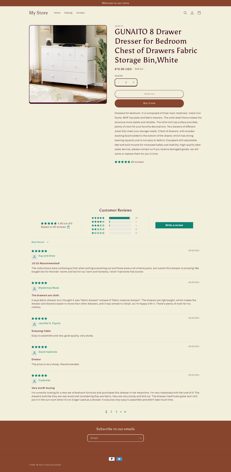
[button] (185, 12)
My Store (40, 465)
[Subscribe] (140, 438)
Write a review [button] (174, 225)
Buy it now (149, 103)
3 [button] (116, 411)
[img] (39, 251)
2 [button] (111, 411)
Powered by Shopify (52, 465)
